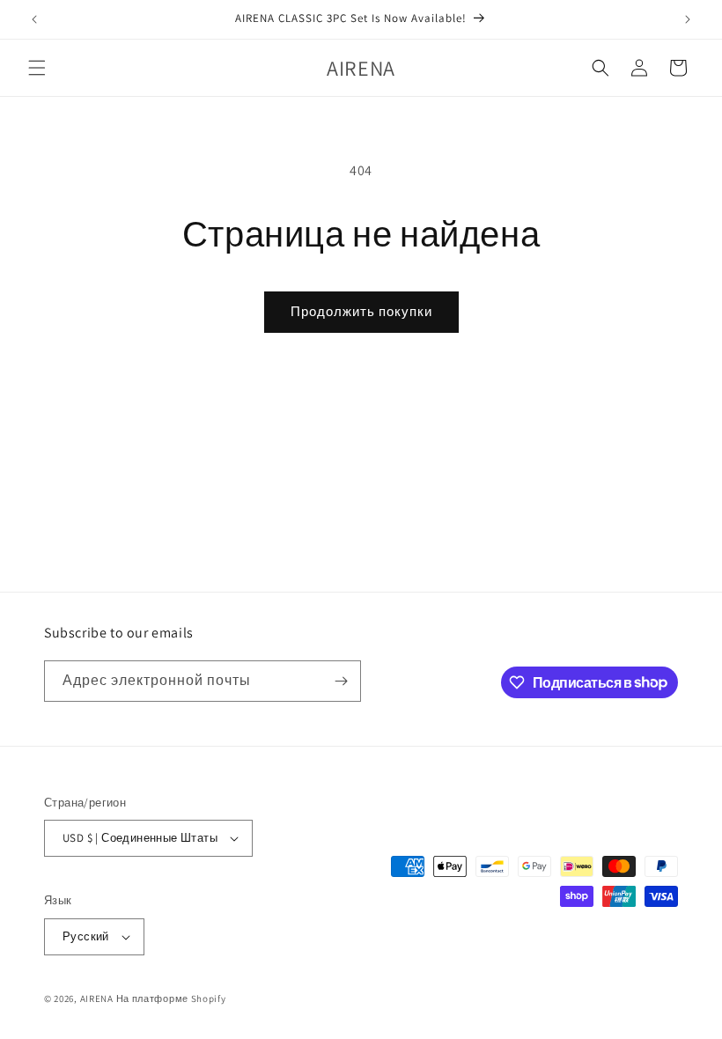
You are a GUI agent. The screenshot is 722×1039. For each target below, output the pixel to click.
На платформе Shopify (171, 998)
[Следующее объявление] (687, 19)
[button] (37, 67)
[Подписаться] (340, 681)
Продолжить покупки (361, 311)
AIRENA (97, 998)
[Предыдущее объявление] (34, 19)
